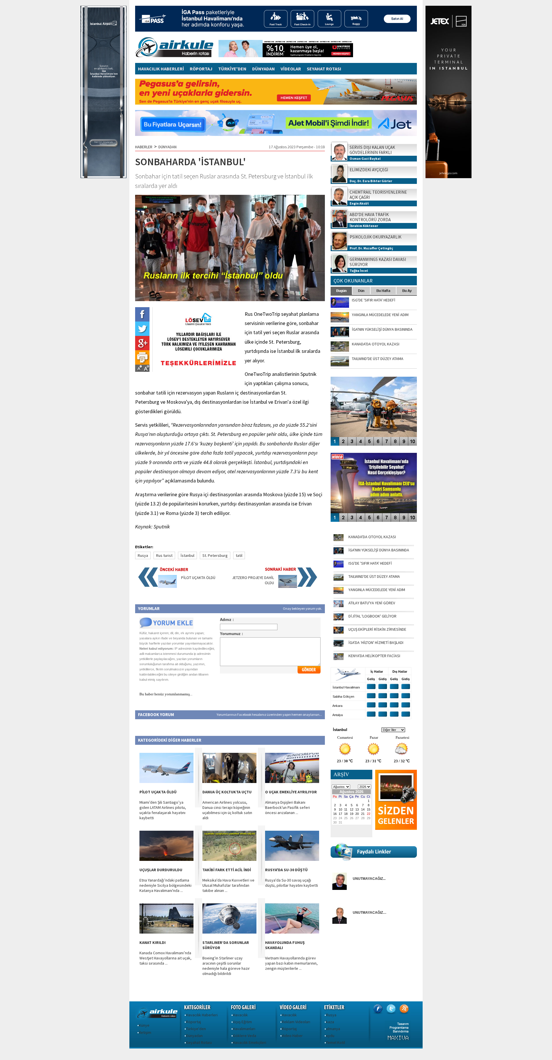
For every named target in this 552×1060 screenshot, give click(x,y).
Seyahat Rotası (199, 1042)
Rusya (143, 555)
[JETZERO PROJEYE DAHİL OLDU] (287, 586)
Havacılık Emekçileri (249, 1042)
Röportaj (193, 1021)
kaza (330, 1021)
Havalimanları (244, 1028)
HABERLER (143, 146)
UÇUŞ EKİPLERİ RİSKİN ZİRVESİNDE (377, 629)
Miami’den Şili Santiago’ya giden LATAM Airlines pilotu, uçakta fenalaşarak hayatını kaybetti (162, 810)
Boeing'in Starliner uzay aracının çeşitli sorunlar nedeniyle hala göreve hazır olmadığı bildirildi (226, 965)
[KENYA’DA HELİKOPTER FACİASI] (339, 658)
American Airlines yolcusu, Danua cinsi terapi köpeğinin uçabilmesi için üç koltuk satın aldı (227, 810)
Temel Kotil (335, 1042)
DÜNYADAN (263, 69)
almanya (333, 1028)
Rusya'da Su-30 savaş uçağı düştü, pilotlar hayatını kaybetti (291, 883)
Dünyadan (194, 1035)
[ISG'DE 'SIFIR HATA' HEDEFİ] (339, 566)
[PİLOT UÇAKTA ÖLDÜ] (167, 586)
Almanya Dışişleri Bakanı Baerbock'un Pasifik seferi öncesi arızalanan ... (287, 807)
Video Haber (292, 1035)
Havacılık (240, 1014)
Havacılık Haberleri (202, 1014)
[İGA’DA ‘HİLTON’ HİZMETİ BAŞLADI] (339, 645)
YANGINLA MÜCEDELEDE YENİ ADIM (376, 589)
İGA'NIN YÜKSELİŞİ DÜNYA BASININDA (378, 550)
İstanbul (187, 555)
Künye (144, 1025)
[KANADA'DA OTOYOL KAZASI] (339, 539)
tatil (239, 555)
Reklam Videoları (296, 1021)
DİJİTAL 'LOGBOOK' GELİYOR (372, 616)
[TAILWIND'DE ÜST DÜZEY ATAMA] (339, 579)
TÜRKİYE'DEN (232, 69)
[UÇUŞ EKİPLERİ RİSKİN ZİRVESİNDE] (339, 632)
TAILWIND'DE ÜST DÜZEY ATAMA (374, 576)
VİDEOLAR (291, 69)
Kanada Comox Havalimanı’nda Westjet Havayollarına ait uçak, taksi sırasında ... (165, 958)
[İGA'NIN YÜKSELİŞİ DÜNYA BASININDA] (339, 552)
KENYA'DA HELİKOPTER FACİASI (374, 655)
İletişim (145, 1032)
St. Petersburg (215, 555)
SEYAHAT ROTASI (324, 69)
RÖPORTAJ (201, 69)
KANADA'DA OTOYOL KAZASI (372, 536)
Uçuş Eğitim (242, 1021)
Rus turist (164, 555)
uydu (330, 1035)
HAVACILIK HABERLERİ (161, 69)
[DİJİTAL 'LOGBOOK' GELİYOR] (339, 619)
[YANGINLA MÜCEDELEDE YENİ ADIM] (339, 592)
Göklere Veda (244, 1035)
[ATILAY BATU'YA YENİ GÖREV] (339, 605)
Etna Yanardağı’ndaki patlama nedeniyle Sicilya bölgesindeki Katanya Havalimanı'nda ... (165, 885)
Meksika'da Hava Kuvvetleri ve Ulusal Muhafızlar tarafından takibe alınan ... (228, 885)
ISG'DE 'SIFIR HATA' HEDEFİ (370, 563)
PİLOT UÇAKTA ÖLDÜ (198, 577)
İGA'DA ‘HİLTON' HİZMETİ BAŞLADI (375, 642)
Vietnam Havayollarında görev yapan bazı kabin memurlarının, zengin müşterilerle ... (291, 963)
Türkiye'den (196, 1028)
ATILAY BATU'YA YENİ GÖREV (371, 602)
